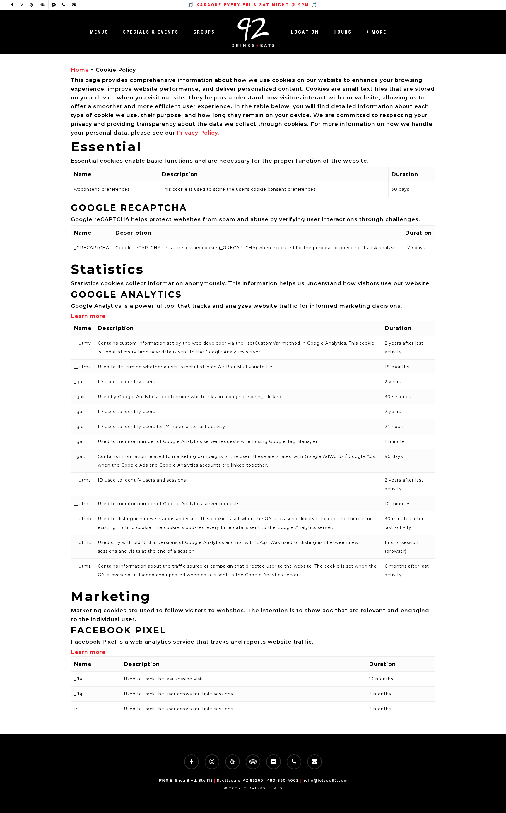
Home (80, 70)
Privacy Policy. (198, 133)
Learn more (88, 316)
